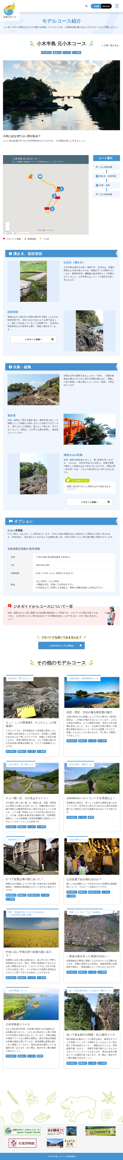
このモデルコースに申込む (61, 645)
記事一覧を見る (112, 45)
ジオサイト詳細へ (33, 339)
